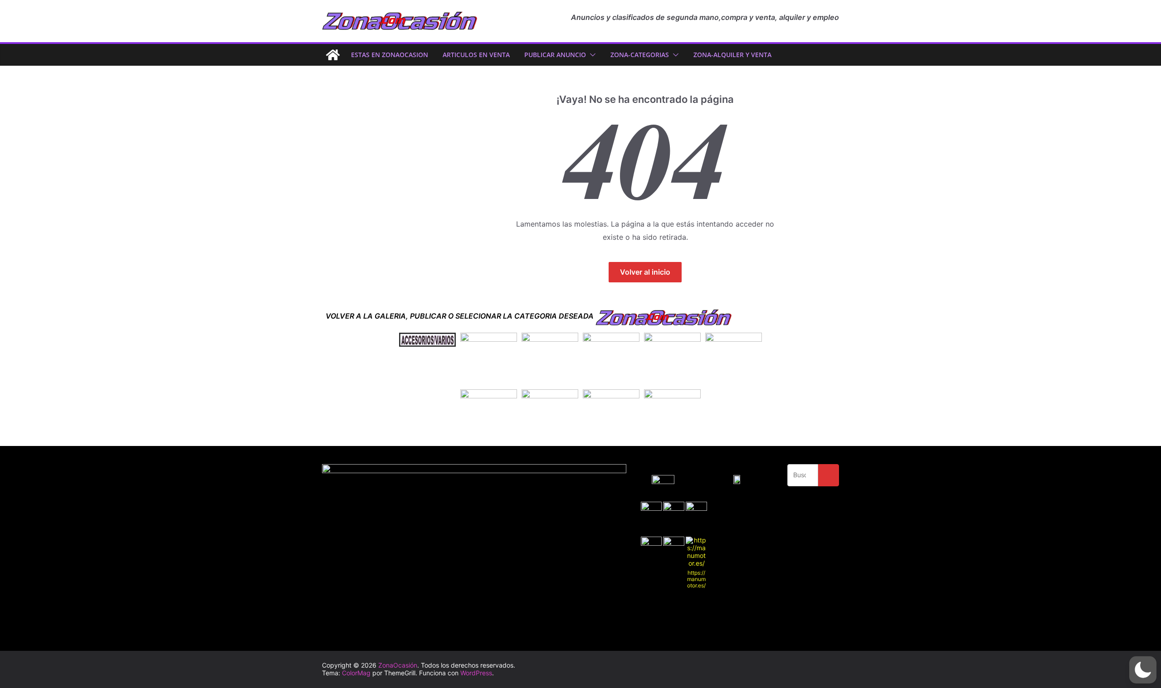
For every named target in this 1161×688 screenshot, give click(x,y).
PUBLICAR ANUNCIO (555, 54)
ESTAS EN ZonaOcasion (389, 54)
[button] (591, 54)
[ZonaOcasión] (333, 55)
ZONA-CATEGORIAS (639, 54)
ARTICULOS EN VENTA (476, 54)
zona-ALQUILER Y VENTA (732, 54)
